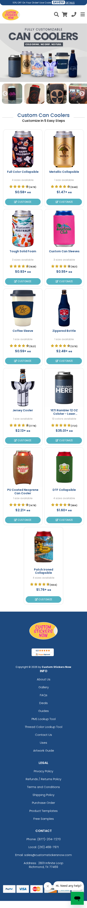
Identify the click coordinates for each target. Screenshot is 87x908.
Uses (43, 742)
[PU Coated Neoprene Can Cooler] (22, 467)
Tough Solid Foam (23, 251)
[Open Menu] (82, 14)
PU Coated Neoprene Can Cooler (22, 491)
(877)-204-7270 (49, 839)
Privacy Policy (43, 771)
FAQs (43, 695)
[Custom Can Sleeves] (64, 228)
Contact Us (43, 735)
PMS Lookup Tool (44, 719)
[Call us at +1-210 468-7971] (73, 15)
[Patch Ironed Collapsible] (43, 546)
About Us (43, 679)
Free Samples (43, 819)
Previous (5, 94)
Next (82, 94)
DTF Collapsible (64, 490)
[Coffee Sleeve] (22, 308)
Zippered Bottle (64, 331)
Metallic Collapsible (64, 172)
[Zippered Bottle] (64, 308)
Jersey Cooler (23, 410)
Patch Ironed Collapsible (43, 571)
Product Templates (43, 811)
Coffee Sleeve (23, 331)
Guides (43, 711)
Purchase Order (43, 803)
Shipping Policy (43, 795)
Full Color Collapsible (23, 172)
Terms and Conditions (43, 787)
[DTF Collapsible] (64, 467)
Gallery (43, 687)
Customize (24, 202)
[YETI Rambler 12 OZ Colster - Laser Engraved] (64, 387)
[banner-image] (43, 25)
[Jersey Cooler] (22, 387)
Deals (43, 703)
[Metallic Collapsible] (64, 149)
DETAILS (70, 2)
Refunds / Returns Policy (43, 779)
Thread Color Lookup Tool (43, 727)
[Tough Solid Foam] (22, 228)
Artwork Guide (43, 750)
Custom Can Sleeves (64, 251)
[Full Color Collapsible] (22, 149)
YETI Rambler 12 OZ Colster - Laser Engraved (64, 413)
